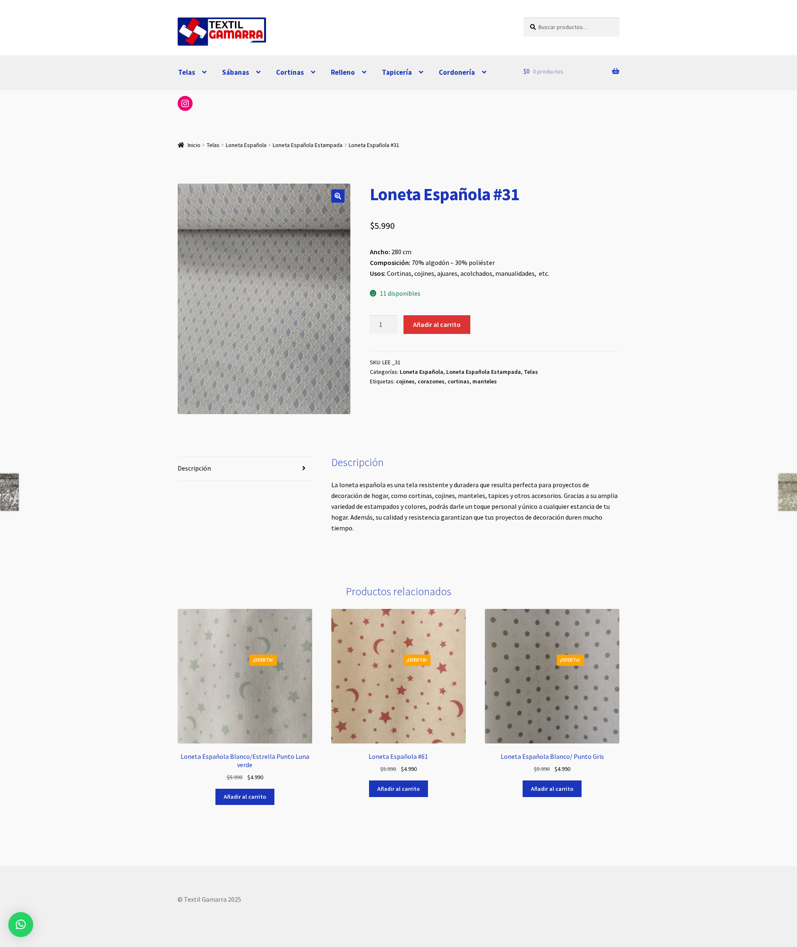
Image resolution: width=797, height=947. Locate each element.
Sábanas (235, 72)
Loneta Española (246, 145)
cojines (405, 381)
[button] (338, 196)
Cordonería (457, 72)
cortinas (458, 381)
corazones (431, 381)
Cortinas (290, 72)
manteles (484, 381)
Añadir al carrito (437, 324)
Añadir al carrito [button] (245, 796)
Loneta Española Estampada (307, 145)
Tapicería (397, 72)
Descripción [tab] (194, 468)
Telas (186, 72)
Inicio (194, 145)
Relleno (343, 72)
